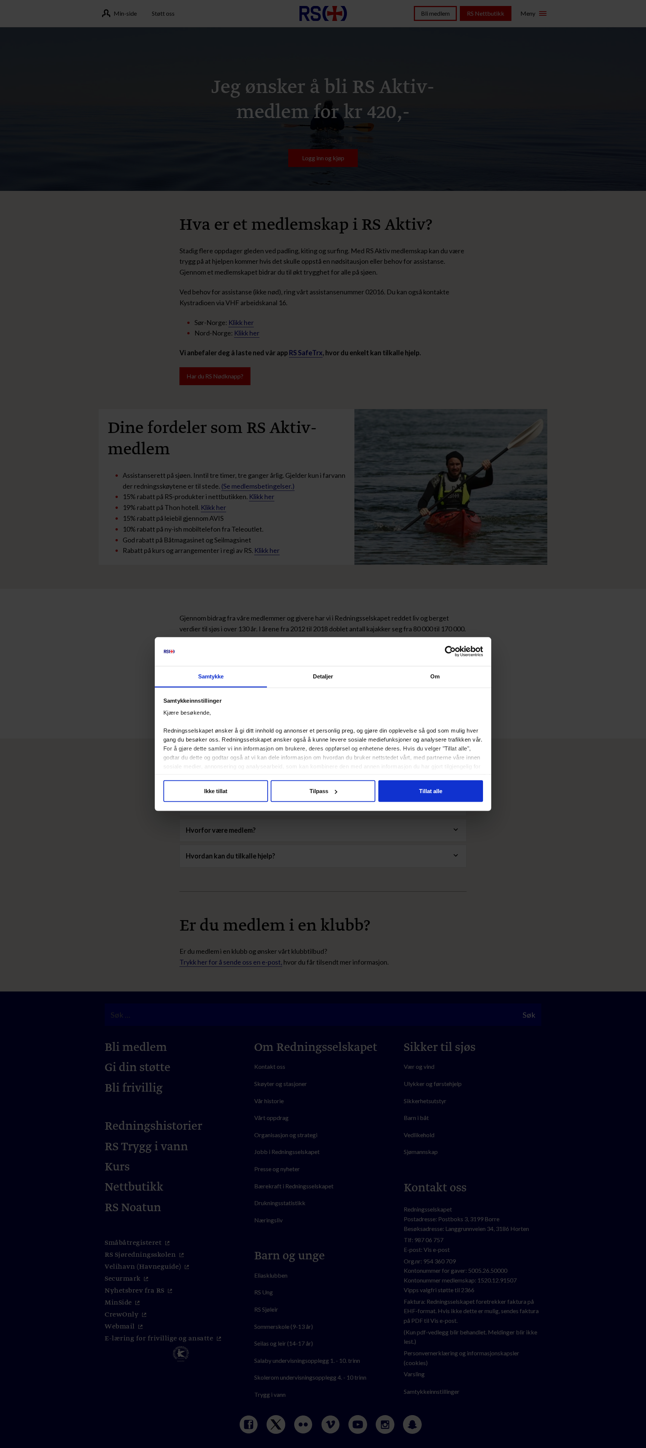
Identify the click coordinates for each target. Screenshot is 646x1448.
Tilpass (319, 791)
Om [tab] (435, 676)
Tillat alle (430, 791)
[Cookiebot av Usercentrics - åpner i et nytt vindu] (450, 651)
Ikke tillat (215, 791)
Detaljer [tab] (323, 676)
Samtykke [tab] (211, 676)
